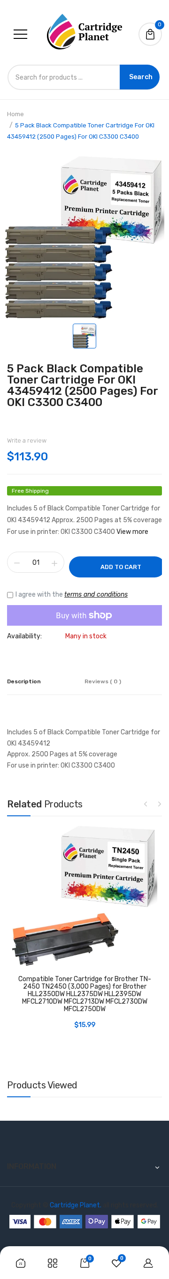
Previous (145, 803)
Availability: (24, 636)
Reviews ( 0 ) (102, 681)
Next (159, 803)
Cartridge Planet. (75, 1205)
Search (141, 77)
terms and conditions (96, 595)
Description (24, 681)
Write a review (26, 440)
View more (132, 532)
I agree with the (71, 595)
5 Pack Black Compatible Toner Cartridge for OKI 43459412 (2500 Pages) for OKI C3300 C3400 (82, 385)
